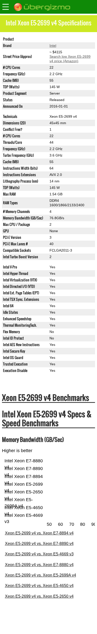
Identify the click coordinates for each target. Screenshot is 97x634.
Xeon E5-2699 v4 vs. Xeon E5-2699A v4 (40, 575)
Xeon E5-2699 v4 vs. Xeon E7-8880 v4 (39, 565)
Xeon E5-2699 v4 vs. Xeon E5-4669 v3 (39, 554)
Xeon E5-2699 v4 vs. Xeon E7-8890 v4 (39, 543)
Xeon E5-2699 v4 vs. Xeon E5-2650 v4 (39, 596)
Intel (52, 46)
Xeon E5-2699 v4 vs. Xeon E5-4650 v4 (39, 585)
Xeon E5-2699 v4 (63, 39)
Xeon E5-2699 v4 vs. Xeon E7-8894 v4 (39, 533)
